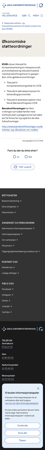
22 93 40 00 (8, 368)
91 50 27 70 (7, 347)
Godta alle (22, 425)
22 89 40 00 (8, 357)
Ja (18, 156)
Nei (30, 156)
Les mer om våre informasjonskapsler (21, 403)
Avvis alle (22, 432)
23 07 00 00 (8, 379)
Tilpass (22, 440)
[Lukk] (38, 388)
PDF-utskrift (25, 167)
